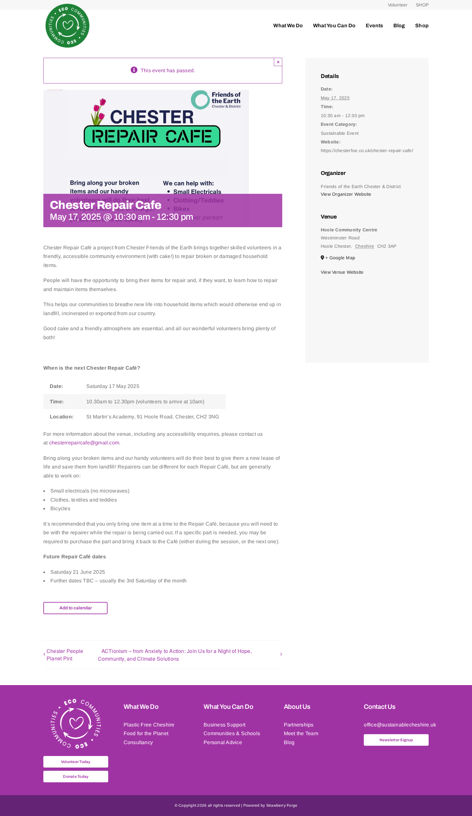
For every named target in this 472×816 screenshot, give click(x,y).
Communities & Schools (232, 733)
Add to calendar (75, 608)
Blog (289, 742)
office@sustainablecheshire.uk (400, 724)
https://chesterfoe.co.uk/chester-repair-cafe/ (367, 150)
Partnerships (299, 724)
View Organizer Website (346, 194)
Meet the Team (301, 733)
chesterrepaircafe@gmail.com (84, 442)
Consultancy (138, 742)
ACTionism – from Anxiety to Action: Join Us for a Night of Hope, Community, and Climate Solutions (175, 654)
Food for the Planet (146, 733)
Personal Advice (223, 742)
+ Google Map (340, 257)
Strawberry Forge (282, 805)
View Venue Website (342, 272)
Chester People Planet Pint (65, 654)
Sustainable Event (340, 133)
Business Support (224, 724)
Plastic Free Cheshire (149, 724)
